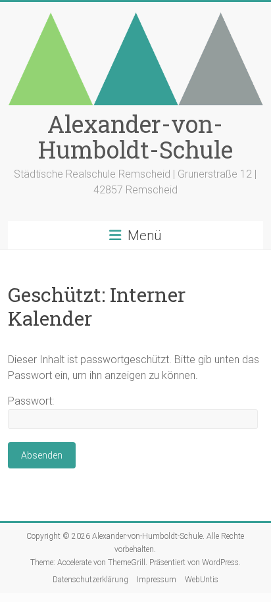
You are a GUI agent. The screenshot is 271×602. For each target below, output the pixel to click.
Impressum (156, 579)
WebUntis (201, 579)
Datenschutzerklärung (90, 579)
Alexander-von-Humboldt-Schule (135, 136)
